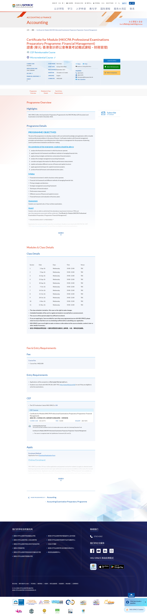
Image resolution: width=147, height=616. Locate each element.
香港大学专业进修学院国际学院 (23, 556)
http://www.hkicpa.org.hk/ (39, 226)
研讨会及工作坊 (79, 3)
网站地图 (68, 583)
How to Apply (112, 60)
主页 (28, 30)
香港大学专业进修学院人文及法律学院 (25, 540)
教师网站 (40, 583)
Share (78, 64)
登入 (125, 3)
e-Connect (111, 113)
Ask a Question (81, 79)
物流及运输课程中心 (54, 552)
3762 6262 (98, 536)
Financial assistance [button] (33, 76)
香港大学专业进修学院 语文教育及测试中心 (61, 548)
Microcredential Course (41, 57)
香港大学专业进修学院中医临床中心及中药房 (61, 536)
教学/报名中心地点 (24, 583)
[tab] (61, 102)
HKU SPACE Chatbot (136, 609)
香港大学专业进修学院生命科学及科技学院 (26, 544)
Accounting (37, 22)
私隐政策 (61, 583)
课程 (33, 30)
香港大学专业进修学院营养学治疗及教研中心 (61, 540)
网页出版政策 (53, 583)
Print (86, 64)
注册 (133, 3)
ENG (59, 3)
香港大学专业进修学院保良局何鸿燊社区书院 (27, 552)
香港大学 (54, 3)
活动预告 (70, 3)
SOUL (102, 3)
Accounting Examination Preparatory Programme (67, 502)
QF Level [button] (29, 73)
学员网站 (97, 3)
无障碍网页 (75, 583)
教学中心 (88, 3)
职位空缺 (14, 583)
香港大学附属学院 (19, 548)
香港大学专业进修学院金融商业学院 (24, 536)
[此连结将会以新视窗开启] (103, 567)
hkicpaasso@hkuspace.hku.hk (85, 77)
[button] (119, 3)
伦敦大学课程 (52, 544)
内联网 (46, 583)
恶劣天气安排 (109, 3)
